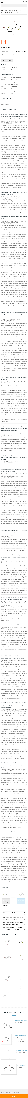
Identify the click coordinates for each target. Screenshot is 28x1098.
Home (10, 10)
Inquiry (14, 1096)
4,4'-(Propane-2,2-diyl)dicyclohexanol (19, 1035)
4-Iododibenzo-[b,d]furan (21, 1020)
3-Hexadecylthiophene (21, 1050)
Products (15, 10)
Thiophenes (11, 12)
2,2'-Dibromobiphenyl (22, 1065)
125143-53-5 (18, 12)
